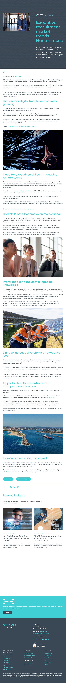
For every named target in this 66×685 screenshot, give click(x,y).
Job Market (52, 16)
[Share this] (11, 487)
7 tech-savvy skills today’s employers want (21, 126)
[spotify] (46, 639)
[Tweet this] (14, 487)
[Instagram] (36, 639)
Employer (45, 16)
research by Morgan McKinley (25, 191)
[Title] (49, 639)
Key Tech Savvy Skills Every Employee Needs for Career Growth (16, 538)
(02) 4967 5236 (43, 631)
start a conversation (12, 472)
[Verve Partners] (9, 626)
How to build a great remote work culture (20, 209)
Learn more (10, 362)
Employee (39, 16)
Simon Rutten (17, 76)
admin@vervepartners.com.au (41, 633)
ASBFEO (51, 397)
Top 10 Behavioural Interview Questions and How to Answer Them (48, 538)
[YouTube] (43, 639)
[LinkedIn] (33, 639)
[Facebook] (39, 639)
